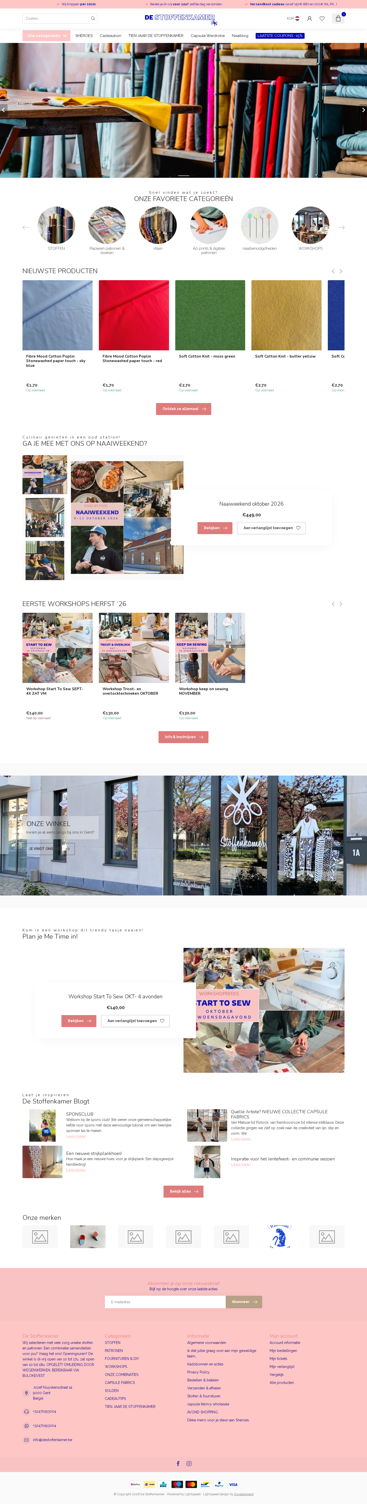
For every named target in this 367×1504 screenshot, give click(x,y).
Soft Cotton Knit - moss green (207, 356)
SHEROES (84, 35)
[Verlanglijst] (322, 18)
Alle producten (282, 1383)
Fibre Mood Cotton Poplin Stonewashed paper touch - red (132, 358)
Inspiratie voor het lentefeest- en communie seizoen (283, 1159)
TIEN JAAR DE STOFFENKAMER (156, 35)
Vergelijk (277, 1375)
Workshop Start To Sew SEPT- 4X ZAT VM (54, 691)
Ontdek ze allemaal (180, 409)
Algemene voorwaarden (206, 1343)
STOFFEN (112, 1343)
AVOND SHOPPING (202, 1412)
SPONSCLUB (79, 1114)
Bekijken (212, 528)
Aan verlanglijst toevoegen (268, 528)
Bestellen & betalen (203, 1380)
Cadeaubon (110, 35)
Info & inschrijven (180, 737)
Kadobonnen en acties (205, 1364)
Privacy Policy (198, 1372)
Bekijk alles (180, 1191)
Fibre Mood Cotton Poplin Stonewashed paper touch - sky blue (55, 361)
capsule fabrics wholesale (208, 1404)
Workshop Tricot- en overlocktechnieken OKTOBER (130, 691)
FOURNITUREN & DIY (122, 1359)
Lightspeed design (216, 1494)
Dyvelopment (244, 1494)
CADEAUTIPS (115, 1399)
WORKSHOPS (116, 1367)
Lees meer (76, 1136)
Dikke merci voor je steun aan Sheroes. (218, 1420)
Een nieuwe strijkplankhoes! (94, 1153)
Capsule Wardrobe (208, 35)
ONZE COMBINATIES (121, 1375)
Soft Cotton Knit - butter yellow (285, 356)
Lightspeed (192, 1494)
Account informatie (285, 1343)
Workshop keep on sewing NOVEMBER (203, 691)
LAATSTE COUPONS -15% (280, 35)
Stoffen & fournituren (203, 1396)
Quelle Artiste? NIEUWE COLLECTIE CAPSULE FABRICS (279, 1114)
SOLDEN (112, 1391)
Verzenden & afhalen (204, 1388)
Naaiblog (240, 35)
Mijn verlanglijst (282, 1367)
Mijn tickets (278, 1359)
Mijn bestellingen (283, 1351)
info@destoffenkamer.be (52, 1440)
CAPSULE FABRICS (120, 1383)
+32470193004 (44, 1411)
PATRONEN (114, 1351)
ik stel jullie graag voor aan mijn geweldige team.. (221, 1353)
